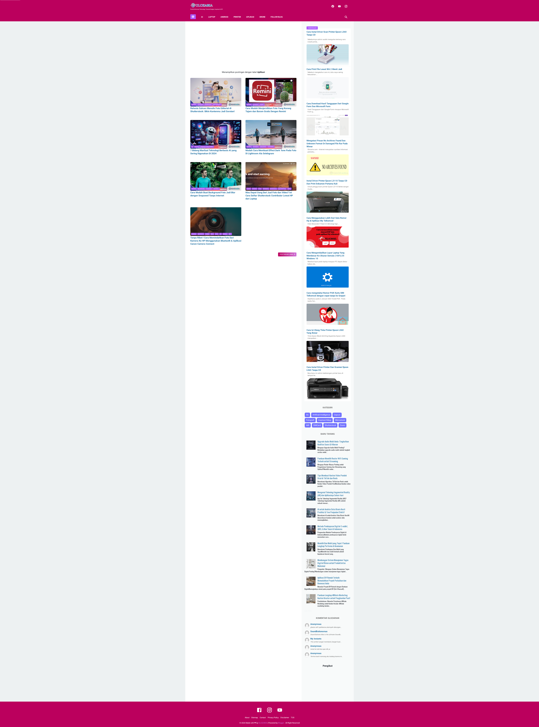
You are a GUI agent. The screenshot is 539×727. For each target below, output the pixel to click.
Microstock (208, 104)
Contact (263, 717)
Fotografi (200, 104)
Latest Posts (308, 611)
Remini (261, 104)
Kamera (225, 234)
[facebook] (332, 6)
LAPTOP (211, 17)
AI (202, 17)
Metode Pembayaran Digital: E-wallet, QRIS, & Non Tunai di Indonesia (333, 528)
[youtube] (339, 6)
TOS (292, 717)
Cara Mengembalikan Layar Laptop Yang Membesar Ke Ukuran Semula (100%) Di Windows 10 (325, 256)
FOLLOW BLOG (277, 17)
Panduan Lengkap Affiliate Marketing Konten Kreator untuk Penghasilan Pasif (334, 597)
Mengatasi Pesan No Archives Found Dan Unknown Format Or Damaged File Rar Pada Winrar (327, 143)
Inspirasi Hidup (324, 420)
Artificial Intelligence (207, 146)
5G (307, 415)
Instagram (263, 146)
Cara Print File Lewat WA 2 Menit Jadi (324, 69)
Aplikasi (194, 104)
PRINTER (237, 17)
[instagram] (346, 6)
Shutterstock (217, 104)
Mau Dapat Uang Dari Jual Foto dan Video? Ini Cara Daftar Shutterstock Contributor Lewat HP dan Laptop (269, 195)
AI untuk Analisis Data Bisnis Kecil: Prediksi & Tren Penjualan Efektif (331, 511)
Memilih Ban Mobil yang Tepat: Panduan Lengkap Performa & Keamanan (334, 545)
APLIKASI (250, 17)
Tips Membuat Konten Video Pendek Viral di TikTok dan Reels (332, 477)
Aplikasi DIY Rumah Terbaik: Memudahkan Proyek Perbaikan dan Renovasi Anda (332, 580)
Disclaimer (284, 717)
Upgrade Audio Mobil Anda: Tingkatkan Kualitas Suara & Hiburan (333, 443)
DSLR (212, 234)
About (247, 717)
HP (220, 234)
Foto (259, 188)
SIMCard (317, 425)
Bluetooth (200, 234)
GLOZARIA (263, 723)
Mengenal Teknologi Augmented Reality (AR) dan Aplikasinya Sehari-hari (334, 494)
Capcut (337, 415)
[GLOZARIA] (203, 5)
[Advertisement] (243, 46)
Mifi (307, 425)
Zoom (342, 425)
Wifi (230, 234)
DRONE (262, 17)
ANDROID (224, 17)
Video (289, 188)
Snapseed (216, 188)
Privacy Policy (273, 717)
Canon (207, 234)
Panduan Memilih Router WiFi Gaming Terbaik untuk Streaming (333, 460)
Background (201, 188)
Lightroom (270, 146)
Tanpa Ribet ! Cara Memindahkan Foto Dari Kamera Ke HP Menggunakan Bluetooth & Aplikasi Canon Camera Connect (215, 240)
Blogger (281, 723)
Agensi (248, 188)
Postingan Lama (287, 254)
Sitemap (254, 717)
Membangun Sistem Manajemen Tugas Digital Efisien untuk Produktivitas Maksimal (333, 562)
